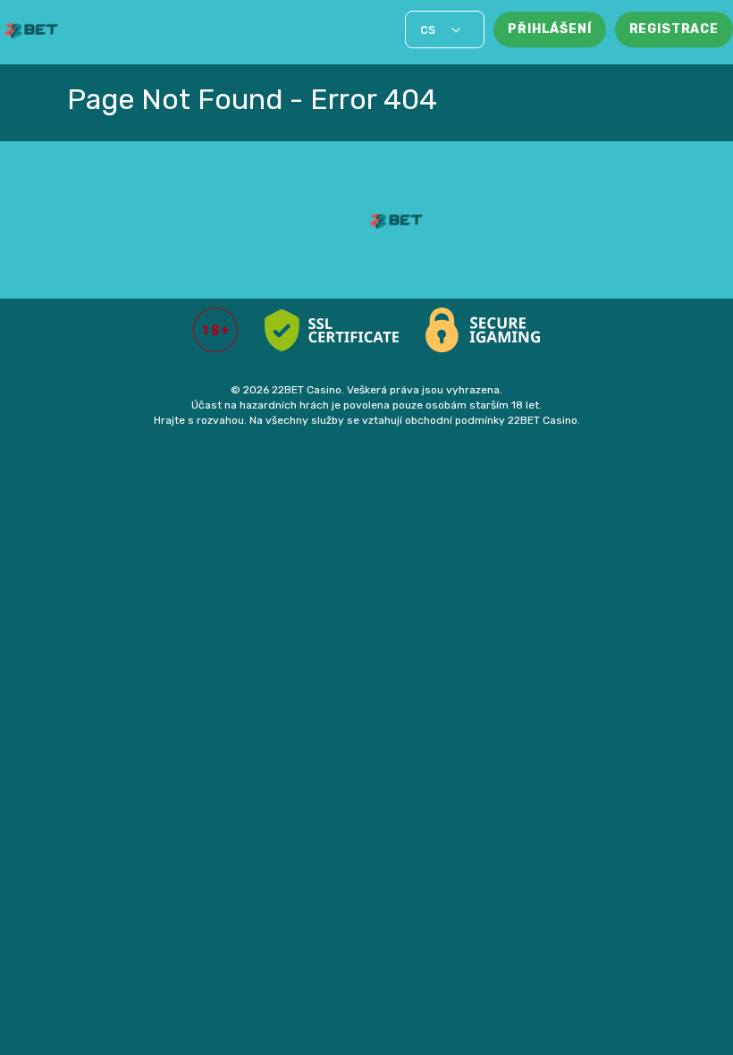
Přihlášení (549, 29)
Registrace (674, 29)
